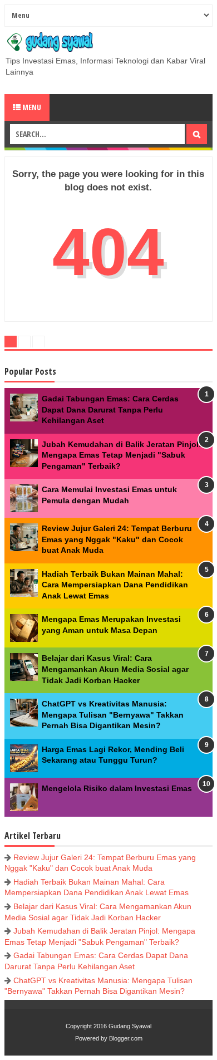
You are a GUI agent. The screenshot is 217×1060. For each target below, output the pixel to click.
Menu (31, 107)
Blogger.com (125, 1038)
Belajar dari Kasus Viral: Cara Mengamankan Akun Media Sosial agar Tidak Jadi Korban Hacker (115, 669)
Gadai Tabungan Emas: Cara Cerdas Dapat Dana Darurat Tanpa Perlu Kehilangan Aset (110, 409)
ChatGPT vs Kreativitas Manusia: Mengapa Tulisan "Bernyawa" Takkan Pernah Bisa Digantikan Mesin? (113, 714)
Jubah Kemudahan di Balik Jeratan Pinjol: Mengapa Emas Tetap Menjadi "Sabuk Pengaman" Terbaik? (121, 455)
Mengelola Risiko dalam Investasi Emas (117, 788)
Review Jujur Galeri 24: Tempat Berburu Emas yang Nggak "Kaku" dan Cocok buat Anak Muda (117, 539)
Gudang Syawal (129, 1026)
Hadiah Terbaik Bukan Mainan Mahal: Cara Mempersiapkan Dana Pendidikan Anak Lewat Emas (115, 585)
